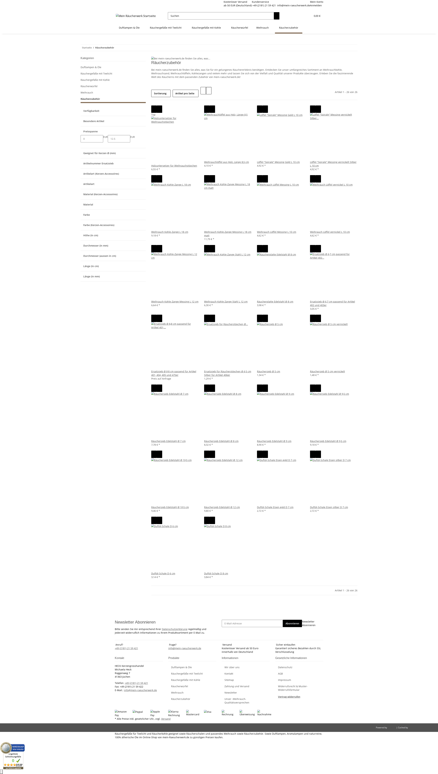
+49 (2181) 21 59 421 (264, 5)
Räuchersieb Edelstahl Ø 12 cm (222, 507)
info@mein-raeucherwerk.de (293, 5)
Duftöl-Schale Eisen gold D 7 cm (275, 507)
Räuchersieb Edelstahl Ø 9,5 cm (328, 441)
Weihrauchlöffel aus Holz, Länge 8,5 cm (226, 162)
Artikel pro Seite (184, 93)
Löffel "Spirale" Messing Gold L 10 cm (278, 162)
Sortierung (160, 93)
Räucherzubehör (90, 98)
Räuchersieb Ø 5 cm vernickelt (327, 371)
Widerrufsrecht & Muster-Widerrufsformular (293, 688)
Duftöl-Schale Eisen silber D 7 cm (329, 507)
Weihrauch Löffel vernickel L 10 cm (330, 232)
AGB (280, 673)
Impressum (284, 680)
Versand (166, 718)
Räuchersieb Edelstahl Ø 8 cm (221, 441)
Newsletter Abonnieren (308, 623)
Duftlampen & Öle (91, 67)
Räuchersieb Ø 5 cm (268, 371)
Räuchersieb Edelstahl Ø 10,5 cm (170, 507)
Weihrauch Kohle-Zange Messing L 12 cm (174, 301)
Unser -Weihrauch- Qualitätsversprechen (236, 700)
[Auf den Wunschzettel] (159, 109)
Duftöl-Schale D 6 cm (163, 573)
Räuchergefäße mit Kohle (95, 79)
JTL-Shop (392, 727)
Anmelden (316, 5)
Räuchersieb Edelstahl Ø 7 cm (168, 441)
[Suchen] (276, 16)
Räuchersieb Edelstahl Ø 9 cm (274, 441)
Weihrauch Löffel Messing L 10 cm (276, 232)
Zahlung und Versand (236, 686)
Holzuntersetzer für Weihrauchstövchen (174, 165)
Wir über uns (232, 667)
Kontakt (228, 673)
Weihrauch (87, 92)
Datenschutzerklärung (174, 629)
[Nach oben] (1, 771)
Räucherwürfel (89, 86)
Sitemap (229, 680)
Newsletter (230, 692)
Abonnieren (292, 623)
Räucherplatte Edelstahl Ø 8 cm (275, 301)
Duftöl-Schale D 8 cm (216, 573)
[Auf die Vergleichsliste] (154, 109)
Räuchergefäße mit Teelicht (96, 73)
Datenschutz (285, 667)
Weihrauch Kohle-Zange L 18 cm (169, 232)
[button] (302, 16)
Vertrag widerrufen (289, 696)
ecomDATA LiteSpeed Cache (421, 727)
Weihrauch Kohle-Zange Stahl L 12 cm (226, 301)
